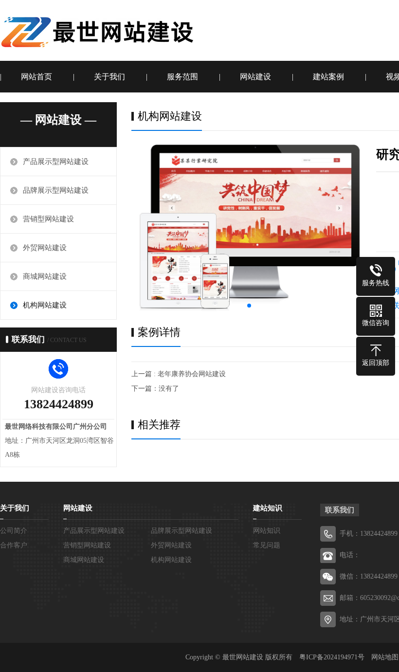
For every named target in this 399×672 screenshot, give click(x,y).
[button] (249, 306)
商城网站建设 (45, 276)
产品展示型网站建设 (56, 161)
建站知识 (267, 508)
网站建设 (255, 77)
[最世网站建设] (97, 31)
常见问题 (266, 545)
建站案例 (328, 77)
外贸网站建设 (45, 248)
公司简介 (13, 530)
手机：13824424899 (369, 533)
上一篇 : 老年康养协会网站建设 (178, 374)
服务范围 (182, 77)
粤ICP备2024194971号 (331, 657)
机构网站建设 (45, 305)
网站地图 (385, 657)
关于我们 (109, 77)
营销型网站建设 (48, 219)
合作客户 (13, 545)
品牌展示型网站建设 (56, 190)
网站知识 (266, 530)
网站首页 (36, 77)
